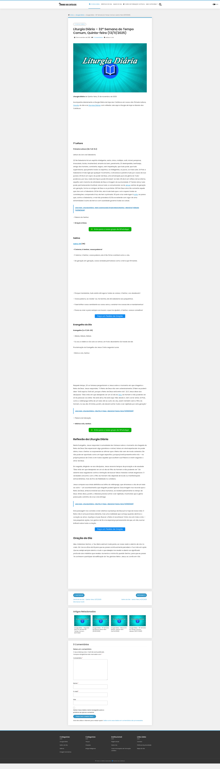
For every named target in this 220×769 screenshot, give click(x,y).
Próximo (140, 595)
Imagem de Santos (65, 752)
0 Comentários (98, 37)
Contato (139, 741)
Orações (88, 745)
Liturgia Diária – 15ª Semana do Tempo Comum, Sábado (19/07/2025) (137, 629)
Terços (88, 741)
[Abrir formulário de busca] (160, 4)
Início (72, 15)
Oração (76, 105)
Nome (75, 683)
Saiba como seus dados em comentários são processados (123, 721)
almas (128, 185)
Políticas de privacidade (144, 745)
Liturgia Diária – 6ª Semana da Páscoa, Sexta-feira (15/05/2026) (101, 629)
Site (74, 700)
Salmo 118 (77, 244)
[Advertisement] (110, 125)
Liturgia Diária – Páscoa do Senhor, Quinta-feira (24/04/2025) (119, 629)
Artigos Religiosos (91, 748)
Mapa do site (141, 748)
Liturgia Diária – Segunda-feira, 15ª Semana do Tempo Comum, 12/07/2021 (82, 630)
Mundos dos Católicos (119, 761)
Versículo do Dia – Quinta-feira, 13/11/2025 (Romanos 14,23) (87, 600)
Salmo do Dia (64, 745)
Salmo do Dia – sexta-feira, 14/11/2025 (134, 599)
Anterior (79, 595)
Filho (120, 395)
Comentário (78, 658)
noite (136, 194)
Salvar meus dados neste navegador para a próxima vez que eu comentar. (88, 711)
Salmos (62, 748)
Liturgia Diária (80, 15)
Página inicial (115, 741)
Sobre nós (114, 745)
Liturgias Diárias (95, 105)
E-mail (76, 691)
